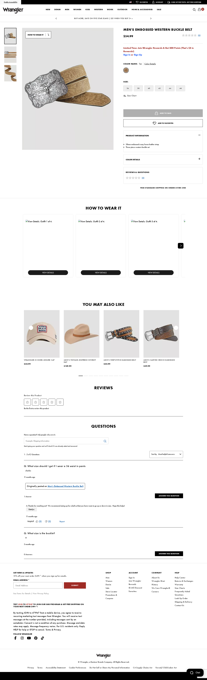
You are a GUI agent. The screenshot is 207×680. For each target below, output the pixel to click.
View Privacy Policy (41, 593)
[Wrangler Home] (13, 11)
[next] (180, 246)
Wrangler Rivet (158, 581)
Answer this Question (169, 496)
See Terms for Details (22, 593)
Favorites (133, 591)
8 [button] (116, 376)
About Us (156, 577)
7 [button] (111, 376)
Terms (48, 629)
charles (28, 470)
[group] (10, 36)
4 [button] (96, 376)
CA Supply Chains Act (142, 667)
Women (109, 581)
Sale (107, 588)
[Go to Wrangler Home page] (103, 655)
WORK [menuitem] (110, 9)
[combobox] (168, 454)
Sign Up (138, 54)
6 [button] (106, 376)
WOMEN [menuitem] (77, 9)
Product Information (137, 135)
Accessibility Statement (56, 667)
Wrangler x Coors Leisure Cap (39, 360)
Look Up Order (181, 598)
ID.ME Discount (135, 587)
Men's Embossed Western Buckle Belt (66, 486)
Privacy (57, 629)
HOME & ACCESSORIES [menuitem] (142, 9)
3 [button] (91, 376)
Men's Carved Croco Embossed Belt (159, 361)
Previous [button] (56, 19)
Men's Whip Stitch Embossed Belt (120, 360)
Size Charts (180, 588)
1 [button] (81, 376)
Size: (125, 81)
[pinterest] (36, 638)
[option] (103, 18)
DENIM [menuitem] (57, 9)
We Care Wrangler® (161, 588)
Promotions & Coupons (111, 597)
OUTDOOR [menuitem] (122, 9)
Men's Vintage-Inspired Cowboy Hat (80, 361)
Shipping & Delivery (183, 602)
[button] (132, 2)
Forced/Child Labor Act (166, 667)
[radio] (126, 70)
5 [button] (101, 376)
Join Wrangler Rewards (135, 583)
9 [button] (121, 376)
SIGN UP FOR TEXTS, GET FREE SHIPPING (186, 2)
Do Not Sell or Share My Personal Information (110, 667)
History (155, 584)
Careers (155, 591)
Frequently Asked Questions (182, 593)
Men (108, 577)
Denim (108, 584)
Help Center (180, 577)
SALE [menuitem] (159, 9)
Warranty (179, 584)
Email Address (20, 580)
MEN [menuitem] (67, 9)
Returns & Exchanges (184, 581)
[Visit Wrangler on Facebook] (15, 638)
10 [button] (126, 376)
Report (62, 521)
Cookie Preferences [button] (77, 667)
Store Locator (111, 591)
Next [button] (151, 19)
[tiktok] (42, 638)
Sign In (126, 54)
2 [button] (86, 376)
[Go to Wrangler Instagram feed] (22, 638)
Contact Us (179, 605)
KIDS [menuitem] (87, 9)
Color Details (150, 64)
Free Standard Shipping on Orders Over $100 (163, 188)
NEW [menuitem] (48, 9)
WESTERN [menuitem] (98, 9)
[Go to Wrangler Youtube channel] (29, 638)
